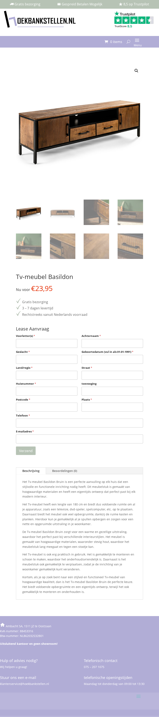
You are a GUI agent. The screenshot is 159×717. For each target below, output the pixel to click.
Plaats (87, 399)
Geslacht (23, 352)
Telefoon (23, 415)
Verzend (26, 450)
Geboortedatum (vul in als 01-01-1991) (107, 352)
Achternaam (91, 336)
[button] (136, 70)
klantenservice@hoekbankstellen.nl (24, 684)
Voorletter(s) (25, 336)
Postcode (23, 399)
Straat (87, 368)
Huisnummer (26, 383)
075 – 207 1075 (94, 667)
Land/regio (24, 368)
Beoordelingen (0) (64, 471)
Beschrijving (31, 471)
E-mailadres (25, 431)
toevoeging (89, 383)
